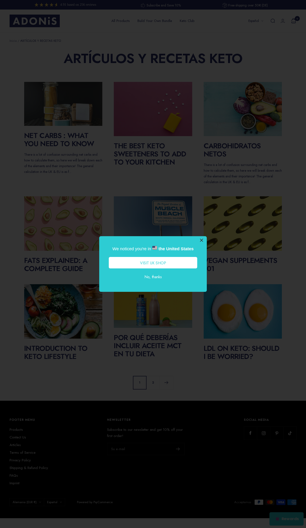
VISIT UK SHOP (153, 263)
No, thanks (153, 277)
